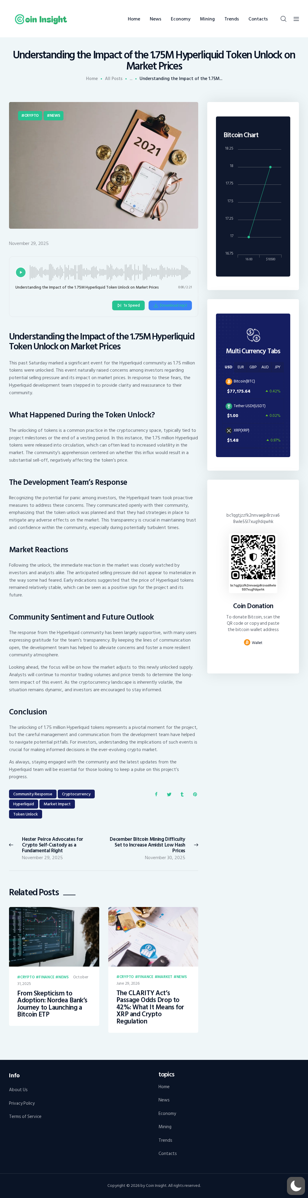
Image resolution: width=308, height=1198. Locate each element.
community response (32, 794)
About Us (18, 1090)
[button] (296, 1186)
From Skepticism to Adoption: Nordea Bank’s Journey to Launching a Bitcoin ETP (52, 1004)
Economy (167, 1113)
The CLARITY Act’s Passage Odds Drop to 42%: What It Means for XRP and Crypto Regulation (150, 1007)
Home (92, 78)
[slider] (111, 272)
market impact (57, 803)
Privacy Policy (22, 1103)
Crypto (31, 115)
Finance (46, 977)
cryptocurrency (76, 794)
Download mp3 (173, 305)
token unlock (25, 814)
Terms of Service (25, 1116)
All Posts (113, 78)
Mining (165, 1127)
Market (164, 977)
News (55, 115)
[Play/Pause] (20, 272)
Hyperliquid (23, 803)
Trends (165, 1140)
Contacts (168, 1153)
